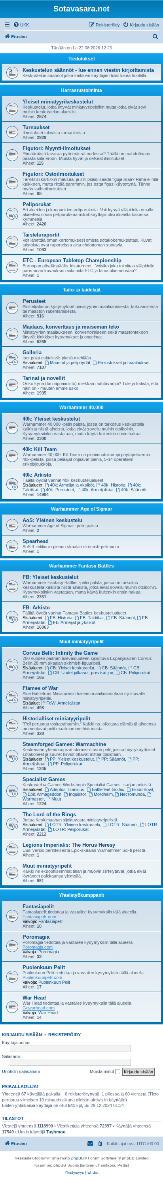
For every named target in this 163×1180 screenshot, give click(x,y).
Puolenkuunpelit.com (42, 977)
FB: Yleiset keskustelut (50, 577)
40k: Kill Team (40, 449)
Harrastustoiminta (81, 90)
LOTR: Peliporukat (71, 829)
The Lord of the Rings (49, 814)
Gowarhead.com (39, 1007)
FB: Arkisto (36, 608)
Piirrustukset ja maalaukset (124, 362)
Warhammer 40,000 (81, 407)
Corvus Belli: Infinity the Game (60, 653)
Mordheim (103, 794)
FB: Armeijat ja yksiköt (74, 622)
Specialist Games (44, 779)
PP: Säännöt (113, 759)
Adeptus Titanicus (67, 789)
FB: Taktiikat (92, 617)
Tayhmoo (56, 1131)
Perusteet (34, 301)
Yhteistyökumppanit (81, 895)
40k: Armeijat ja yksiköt (72, 485)
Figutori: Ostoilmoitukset (53, 174)
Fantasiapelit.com (39, 916)
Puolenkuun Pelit (44, 967)
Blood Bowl (142, 789)
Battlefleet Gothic (108, 789)
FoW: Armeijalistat (63, 703)
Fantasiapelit (38, 906)
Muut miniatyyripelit (81, 641)
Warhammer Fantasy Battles (81, 566)
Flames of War (40, 688)
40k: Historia (113, 485)
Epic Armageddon (44, 794)
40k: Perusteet (60, 489)
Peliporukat (37, 204)
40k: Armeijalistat (98, 489)
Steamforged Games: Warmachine (64, 744)
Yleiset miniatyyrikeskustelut (58, 102)
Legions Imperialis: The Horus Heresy (69, 845)
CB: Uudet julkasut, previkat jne (83, 672)
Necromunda (132, 794)
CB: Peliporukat (135, 672)
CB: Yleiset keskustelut (72, 667)
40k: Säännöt (133, 489)
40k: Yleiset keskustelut (51, 419)
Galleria (32, 352)
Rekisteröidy (64, 1034)
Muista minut (102, 1071)
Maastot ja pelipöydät (70, 362)
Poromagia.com (38, 947)
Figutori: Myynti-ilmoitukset (56, 148)
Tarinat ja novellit (44, 378)
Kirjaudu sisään (22, 1034)
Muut (56, 799)
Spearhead (36, 541)
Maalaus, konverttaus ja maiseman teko (71, 327)
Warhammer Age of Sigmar (81, 509)
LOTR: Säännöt (123, 824)
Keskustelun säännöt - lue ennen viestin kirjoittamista (88, 70)
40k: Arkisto (37, 475)
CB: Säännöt (114, 667)
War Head (34, 998)
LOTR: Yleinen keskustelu (75, 824)
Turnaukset (36, 127)
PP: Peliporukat (67, 763)
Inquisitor (77, 794)
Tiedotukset (81, 59)
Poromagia (36, 937)
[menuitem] (21, 25)
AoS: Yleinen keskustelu (52, 520)
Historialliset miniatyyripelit (56, 719)
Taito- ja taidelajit (81, 290)
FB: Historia (61, 617)
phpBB (77, 1158)
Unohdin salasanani (21, 1071)
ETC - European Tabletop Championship (72, 260)
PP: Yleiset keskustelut (72, 759)
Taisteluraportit (41, 235)
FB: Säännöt (123, 617)
